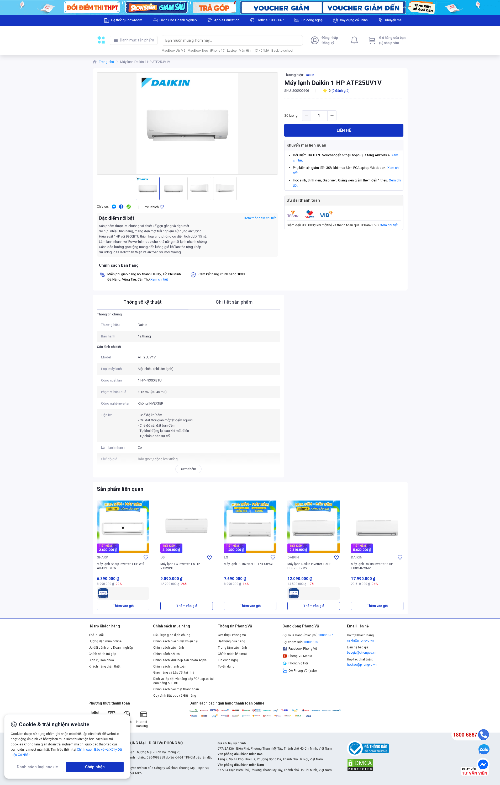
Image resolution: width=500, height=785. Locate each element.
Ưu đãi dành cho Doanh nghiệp (111, 647)
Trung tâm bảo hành (232, 647)
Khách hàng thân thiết (104, 666)
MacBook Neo (198, 50)
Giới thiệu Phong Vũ (232, 635)
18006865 (310, 642)
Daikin (309, 75)
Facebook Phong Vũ (302, 648)
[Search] (297, 40)
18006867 (325, 635)
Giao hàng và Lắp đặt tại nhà (173, 672)
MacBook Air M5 (173, 50)
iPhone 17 (217, 50)
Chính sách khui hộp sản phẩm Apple (180, 660)
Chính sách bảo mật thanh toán (176, 689)
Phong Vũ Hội (298, 663)
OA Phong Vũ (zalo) (302, 671)
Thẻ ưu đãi (96, 635)
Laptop (231, 50)
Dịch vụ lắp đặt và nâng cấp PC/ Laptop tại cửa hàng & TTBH (183, 681)
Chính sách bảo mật (232, 654)
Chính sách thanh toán (169, 666)
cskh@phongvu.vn (360, 640)
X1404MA (262, 50)
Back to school (282, 50)
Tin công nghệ (228, 660)
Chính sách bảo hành (168, 647)
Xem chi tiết (389, 225)
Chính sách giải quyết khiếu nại (175, 641)
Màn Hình (245, 50)
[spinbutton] (319, 115)
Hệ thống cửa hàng (231, 641)
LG (162, 557)
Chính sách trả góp (102, 654)
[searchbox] (227, 40)
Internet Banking (142, 724)
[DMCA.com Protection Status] (360, 765)
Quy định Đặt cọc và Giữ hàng (174, 695)
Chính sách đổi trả (166, 654)
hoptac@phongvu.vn (362, 664)
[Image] (250, 7)
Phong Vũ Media (300, 656)
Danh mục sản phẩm (137, 40)
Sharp (102, 557)
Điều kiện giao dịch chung (171, 635)
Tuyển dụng (226, 666)
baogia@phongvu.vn (361, 652)
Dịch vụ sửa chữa (101, 660)
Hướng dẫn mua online (105, 641)
